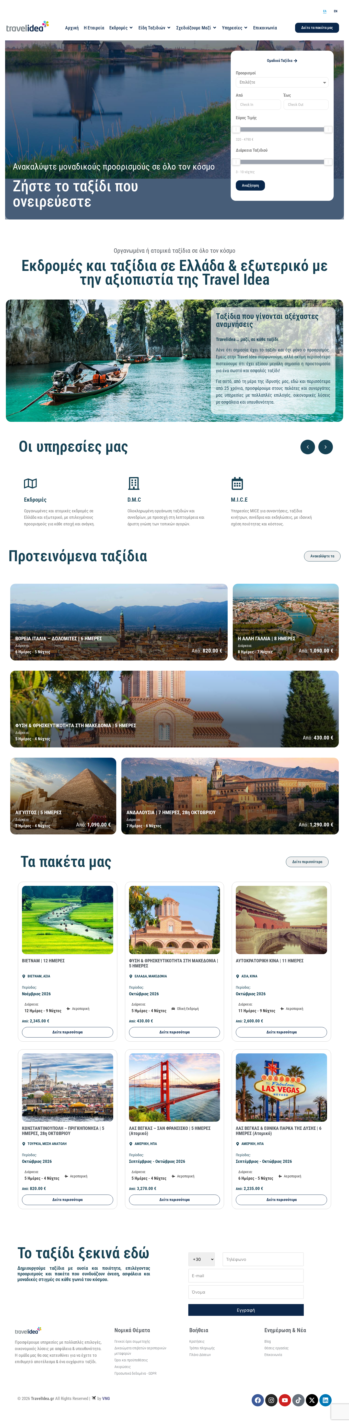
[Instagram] (271, 1400)
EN (335, 11)
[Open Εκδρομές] (131, 27)
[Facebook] (258, 1400)
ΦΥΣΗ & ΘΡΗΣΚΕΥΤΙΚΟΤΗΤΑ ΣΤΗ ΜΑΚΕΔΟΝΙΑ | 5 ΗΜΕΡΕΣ (173, 963)
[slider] (236, 129)
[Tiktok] (298, 1400)
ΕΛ (325, 11)
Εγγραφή (246, 1310)
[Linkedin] (325, 1400)
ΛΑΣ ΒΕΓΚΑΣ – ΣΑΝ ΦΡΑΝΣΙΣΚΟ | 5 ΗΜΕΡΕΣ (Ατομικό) (170, 1131)
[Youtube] (285, 1400)
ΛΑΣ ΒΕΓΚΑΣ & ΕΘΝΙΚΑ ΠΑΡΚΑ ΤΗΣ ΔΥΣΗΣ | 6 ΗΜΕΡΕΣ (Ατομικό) (278, 1131)
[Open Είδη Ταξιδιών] (169, 27)
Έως (287, 95)
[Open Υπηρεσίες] (245, 27)
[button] (307, 447)
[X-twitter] (312, 1400)
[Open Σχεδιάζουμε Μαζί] (214, 27)
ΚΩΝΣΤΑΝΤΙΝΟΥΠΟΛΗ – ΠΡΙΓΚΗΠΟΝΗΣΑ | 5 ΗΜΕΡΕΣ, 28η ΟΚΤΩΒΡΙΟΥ (63, 1131)
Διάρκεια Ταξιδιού (251, 150)
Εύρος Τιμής (246, 118)
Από (239, 95)
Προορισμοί (246, 73)
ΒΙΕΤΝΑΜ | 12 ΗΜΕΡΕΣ (43, 960)
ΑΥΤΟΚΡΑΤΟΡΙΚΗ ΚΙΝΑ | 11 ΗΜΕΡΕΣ (270, 960)
